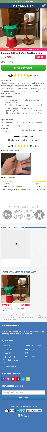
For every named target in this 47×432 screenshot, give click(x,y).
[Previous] (2, 28)
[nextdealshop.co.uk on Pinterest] (18, 379)
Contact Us (7, 349)
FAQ (27, 353)
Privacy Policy (8, 353)
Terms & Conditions (33, 346)
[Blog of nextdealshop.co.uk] (28, 379)
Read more (8, 192)
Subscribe (23, 398)
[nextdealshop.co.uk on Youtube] (13, 379)
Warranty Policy (31, 349)
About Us (6, 346)
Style (3, 62)
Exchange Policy (9, 366)
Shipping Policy (9, 357)
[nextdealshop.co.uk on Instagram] (8, 379)
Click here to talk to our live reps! (25, 140)
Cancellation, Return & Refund (12, 361)
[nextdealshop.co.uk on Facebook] (3, 379)
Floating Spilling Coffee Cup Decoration (13, 309)
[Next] (44, 28)
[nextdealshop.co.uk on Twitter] (23, 379)
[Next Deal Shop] (24, 5)
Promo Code (30, 357)
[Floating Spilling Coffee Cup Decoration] (15, 289)
